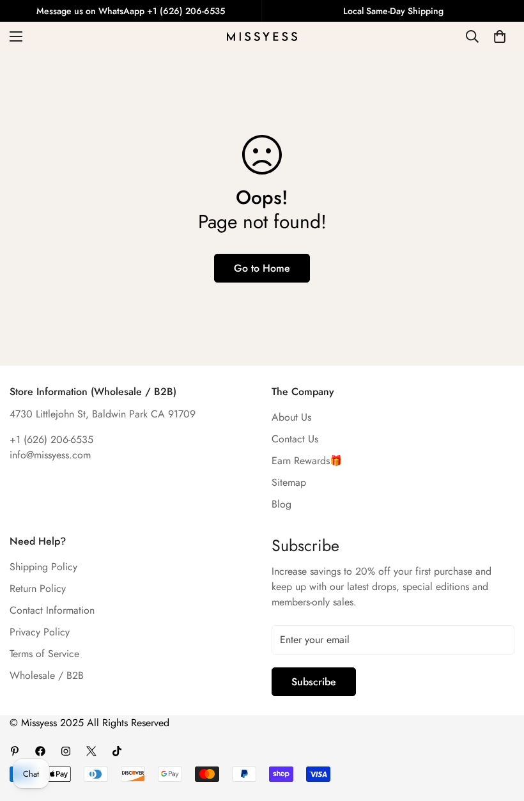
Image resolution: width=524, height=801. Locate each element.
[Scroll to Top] (499, 731)
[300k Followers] (40, 751)
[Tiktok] (117, 751)
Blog (281, 504)
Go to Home (262, 268)
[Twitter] (91, 751)
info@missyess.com (50, 454)
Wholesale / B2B (47, 675)
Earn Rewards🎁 (307, 460)
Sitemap (289, 482)
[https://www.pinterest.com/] (15, 751)
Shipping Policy (43, 566)
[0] (499, 36)
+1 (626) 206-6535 (51, 439)
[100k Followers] (66, 751)
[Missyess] (262, 36)
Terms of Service (44, 653)
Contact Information (52, 610)
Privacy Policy (40, 632)
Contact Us (295, 439)
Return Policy (38, 588)
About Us (291, 417)
